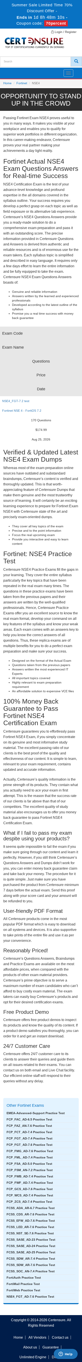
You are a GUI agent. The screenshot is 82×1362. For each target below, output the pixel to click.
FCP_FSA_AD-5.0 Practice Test (29, 1163)
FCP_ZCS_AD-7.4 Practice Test (29, 1201)
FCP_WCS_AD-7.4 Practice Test (30, 1195)
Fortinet (21, 83)
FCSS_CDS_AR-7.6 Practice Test (30, 1214)
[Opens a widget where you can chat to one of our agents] (66, 1354)
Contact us (60, 1337)
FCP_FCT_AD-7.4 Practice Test (29, 1132)
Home (7, 83)
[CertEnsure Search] (76, 62)
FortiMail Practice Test (23, 1284)
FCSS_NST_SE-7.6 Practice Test (30, 1233)
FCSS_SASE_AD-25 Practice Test (31, 1252)
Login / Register (65, 32)
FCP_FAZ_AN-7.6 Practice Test (29, 1125)
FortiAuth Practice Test (24, 1277)
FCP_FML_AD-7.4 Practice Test (30, 1157)
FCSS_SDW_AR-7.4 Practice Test (31, 1258)
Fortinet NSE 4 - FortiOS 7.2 (21, 410)
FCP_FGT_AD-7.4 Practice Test (29, 1138)
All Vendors (37, 1337)
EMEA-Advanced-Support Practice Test (36, 1113)
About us (30, 1347)
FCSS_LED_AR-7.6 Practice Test (30, 1227)
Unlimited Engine (32, 1357)
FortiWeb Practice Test (23, 1290)
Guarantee (50, 1347)
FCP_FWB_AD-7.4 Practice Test (30, 1176)
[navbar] (8, 71)
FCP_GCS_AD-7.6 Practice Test (30, 1189)
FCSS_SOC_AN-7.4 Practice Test (31, 1271)
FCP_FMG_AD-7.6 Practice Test (30, 1151)
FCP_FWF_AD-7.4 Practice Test (30, 1182)
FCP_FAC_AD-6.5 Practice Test (29, 1119)
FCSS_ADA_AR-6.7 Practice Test (31, 1208)
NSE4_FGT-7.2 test (15, 401)
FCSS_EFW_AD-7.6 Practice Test (31, 1220)
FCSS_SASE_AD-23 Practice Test (31, 1239)
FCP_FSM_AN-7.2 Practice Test (30, 1170)
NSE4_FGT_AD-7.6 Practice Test (30, 1296)
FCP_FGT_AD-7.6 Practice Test (29, 1144)
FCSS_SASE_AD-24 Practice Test (31, 1246)
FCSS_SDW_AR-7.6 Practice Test (31, 1265)
